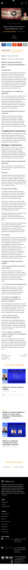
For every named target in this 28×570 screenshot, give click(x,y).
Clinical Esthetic (16, 50)
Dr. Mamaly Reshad (16, 51)
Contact (3, 504)
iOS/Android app (5, 506)
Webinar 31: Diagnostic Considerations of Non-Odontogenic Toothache (10, 442)
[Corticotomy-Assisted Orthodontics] (7, 542)
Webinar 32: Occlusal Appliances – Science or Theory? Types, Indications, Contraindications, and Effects (14, 415)
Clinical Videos (11, 23)
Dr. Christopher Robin (9, 31)
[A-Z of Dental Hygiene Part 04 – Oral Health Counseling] (7, 550)
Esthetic (18, 23)
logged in (11, 467)
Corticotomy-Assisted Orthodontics (20, 539)
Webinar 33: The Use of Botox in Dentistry (13, 388)
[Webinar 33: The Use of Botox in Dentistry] (14, 376)
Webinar (4, 385)
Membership (4, 502)
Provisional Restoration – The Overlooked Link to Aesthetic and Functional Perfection (20, 559)
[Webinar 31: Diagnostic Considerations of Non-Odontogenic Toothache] (14, 430)
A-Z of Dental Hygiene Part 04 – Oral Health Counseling (20, 549)
